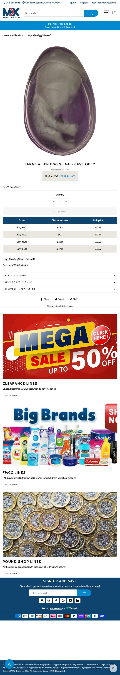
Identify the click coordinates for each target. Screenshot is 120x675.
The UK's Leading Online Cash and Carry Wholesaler (40, 626)
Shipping (50, 306)
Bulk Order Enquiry (19, 282)
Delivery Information (20, 289)
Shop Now (11, 574)
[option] (60, 26)
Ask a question (15, 275)
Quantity (60, 194)
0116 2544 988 (13, 2)
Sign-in (73, 2)
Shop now (11, 396)
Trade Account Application (103, 2)
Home (6, 35)
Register (84, 2)
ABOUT (7, 645)
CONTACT (8, 655)
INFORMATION (11, 635)
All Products (17, 35)
